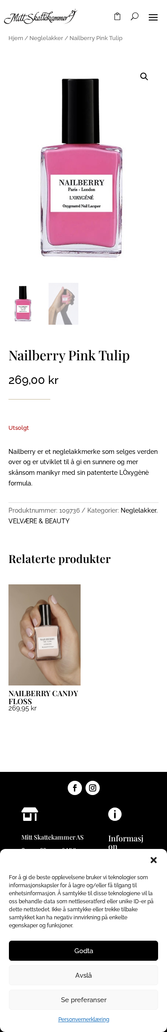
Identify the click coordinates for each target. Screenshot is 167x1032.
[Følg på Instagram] (93, 788)
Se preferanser (83, 1000)
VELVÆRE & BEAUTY (38, 521)
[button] (153, 860)
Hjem (15, 38)
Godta (83, 951)
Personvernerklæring (83, 1019)
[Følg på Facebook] (75, 788)
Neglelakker (46, 38)
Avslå (83, 975)
